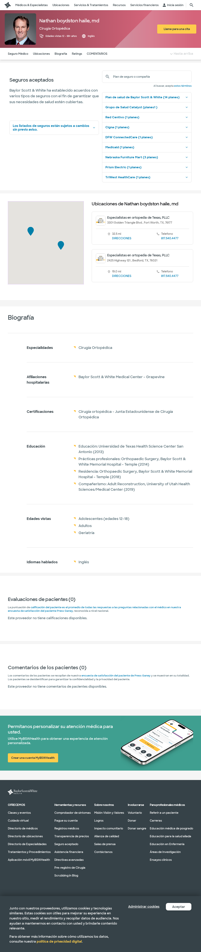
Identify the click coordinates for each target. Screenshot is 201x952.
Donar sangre (137, 828)
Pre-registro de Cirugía (69, 867)
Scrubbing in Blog (66, 875)
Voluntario (135, 812)
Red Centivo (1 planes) (122, 117)
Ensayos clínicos (161, 859)
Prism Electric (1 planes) (123, 167)
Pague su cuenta (66, 820)
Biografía (61, 54)
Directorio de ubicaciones (25, 836)
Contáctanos (103, 852)
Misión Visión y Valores (109, 812)
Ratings (77, 54)
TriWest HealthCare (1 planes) (127, 177)
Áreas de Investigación (165, 852)
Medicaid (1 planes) (119, 147)
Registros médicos (66, 828)
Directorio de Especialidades (27, 844)
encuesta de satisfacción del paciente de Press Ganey (116, 675)
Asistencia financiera (68, 852)
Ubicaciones (41, 54)
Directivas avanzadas (69, 859)
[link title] (8, 5)
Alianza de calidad (106, 836)
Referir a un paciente (164, 812)
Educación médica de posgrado (171, 828)
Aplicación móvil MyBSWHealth (29, 859)
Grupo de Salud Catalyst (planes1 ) (131, 107)
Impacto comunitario (108, 828)
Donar (132, 820)
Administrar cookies (143, 907)
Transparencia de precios (71, 836)
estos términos (183, 85)
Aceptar (178, 907)
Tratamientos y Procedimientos (29, 852)
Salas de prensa (105, 844)
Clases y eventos (19, 812)
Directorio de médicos (23, 828)
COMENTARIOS (97, 54)
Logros (98, 820)
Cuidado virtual (18, 820)
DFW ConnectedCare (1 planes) (129, 137)
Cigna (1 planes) (117, 127)
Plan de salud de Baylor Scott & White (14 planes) (142, 97)
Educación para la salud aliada (170, 836)
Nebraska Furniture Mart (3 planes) (131, 157)
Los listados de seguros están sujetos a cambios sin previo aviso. (51, 127)
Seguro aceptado (66, 844)
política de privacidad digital (59, 941)
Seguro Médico (18, 54)
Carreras (156, 820)
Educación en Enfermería (167, 844)
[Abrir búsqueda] (191, 5)
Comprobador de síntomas (72, 812)
